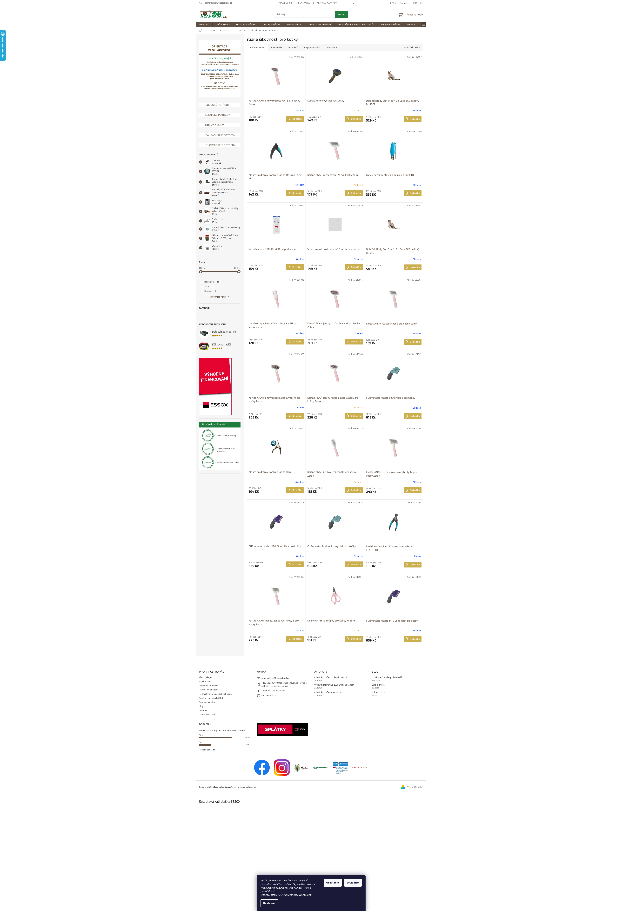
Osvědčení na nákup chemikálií (387, 677)
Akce (208, 286)
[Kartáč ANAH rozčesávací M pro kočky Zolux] (335, 150)
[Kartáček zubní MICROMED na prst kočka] (276, 225)
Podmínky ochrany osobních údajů (215, 694)
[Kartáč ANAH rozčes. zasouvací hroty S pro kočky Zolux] (276, 596)
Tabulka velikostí (207, 714)
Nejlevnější (276, 47)
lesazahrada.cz (268, 695)
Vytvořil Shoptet (415, 787)
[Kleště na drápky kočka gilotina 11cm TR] (276, 447)
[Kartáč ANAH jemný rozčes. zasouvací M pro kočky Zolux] (276, 373)
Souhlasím (353, 882)
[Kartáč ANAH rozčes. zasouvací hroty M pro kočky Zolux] (393, 448)
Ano (201, 735)
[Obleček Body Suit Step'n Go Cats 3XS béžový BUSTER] (393, 76)
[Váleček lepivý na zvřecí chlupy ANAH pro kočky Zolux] (276, 299)
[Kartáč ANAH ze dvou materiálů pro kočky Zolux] (335, 447)
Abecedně (332, 47)
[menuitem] (204, 24)
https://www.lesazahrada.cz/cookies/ (291, 895)
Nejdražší (293, 47)
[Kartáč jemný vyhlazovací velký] (335, 76)
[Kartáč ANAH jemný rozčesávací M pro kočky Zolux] (335, 299)
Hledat (342, 14)
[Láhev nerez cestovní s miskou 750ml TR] (393, 151)
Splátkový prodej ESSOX (211, 698)
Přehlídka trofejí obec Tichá (327, 692)
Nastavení (269, 903)
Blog (201, 706)
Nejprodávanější (312, 47)
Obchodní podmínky (327, 3)
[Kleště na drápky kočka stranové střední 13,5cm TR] (393, 522)
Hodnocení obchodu (209, 689)
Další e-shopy (378, 685)
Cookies (203, 710)
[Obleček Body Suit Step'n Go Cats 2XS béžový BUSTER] (393, 225)
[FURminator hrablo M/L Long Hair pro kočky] (393, 596)
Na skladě (211, 281)
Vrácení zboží (378, 692)
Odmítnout (332, 882)
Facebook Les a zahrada (273, 690)
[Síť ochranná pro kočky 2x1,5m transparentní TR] (335, 225)
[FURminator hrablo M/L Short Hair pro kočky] (276, 522)
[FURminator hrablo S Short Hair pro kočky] (393, 373)
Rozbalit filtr (218, 297)
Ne (200, 742)
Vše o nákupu (285, 3)
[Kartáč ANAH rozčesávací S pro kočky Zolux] (393, 299)
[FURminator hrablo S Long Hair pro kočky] (335, 522)
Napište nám (304, 3)
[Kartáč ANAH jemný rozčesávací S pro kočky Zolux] (276, 76)
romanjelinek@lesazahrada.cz (276, 678)
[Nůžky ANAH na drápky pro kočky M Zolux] (335, 596)
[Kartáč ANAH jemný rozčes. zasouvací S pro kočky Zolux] (335, 373)
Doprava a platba (207, 702)
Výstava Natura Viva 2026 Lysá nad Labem (334, 685)
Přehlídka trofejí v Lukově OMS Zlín (331, 677)
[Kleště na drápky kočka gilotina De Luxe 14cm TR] (276, 150)
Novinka (210, 291)
